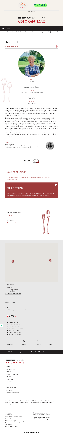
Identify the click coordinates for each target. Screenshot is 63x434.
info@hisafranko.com (13, 294)
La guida (9, 371)
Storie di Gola (11, 379)
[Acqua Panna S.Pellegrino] (23, 5)
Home (8, 366)
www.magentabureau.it (12, 404)
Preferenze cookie (12, 393)
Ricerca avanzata (12, 374)
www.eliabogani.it (46, 419)
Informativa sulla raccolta (31, 432)
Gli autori (9, 382)
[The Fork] (40, 5)
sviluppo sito (46, 417)
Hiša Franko (9, 108)
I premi (8, 377)
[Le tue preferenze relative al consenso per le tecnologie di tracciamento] (1, 325)
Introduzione (11, 369)
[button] (3, 28)
